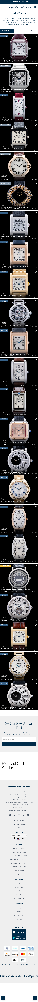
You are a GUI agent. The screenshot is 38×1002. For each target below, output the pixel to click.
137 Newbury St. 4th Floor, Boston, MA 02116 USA (19, 798)
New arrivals (19, 887)
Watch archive (19, 898)
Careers (19, 919)
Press (19, 923)
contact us (31, 22)
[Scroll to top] (35, 998)
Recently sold (19, 891)
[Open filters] (3, 998)
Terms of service (19, 824)
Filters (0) (6, 30)
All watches (19, 883)
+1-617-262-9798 (19, 807)
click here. (26, 24)
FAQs (19, 828)
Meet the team (19, 915)
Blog (19, 908)
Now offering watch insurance (19, 1)
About (19, 911)
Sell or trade (19, 894)
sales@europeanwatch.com (19, 810)
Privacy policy (19, 820)
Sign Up (19, 744)
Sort (32, 30)
